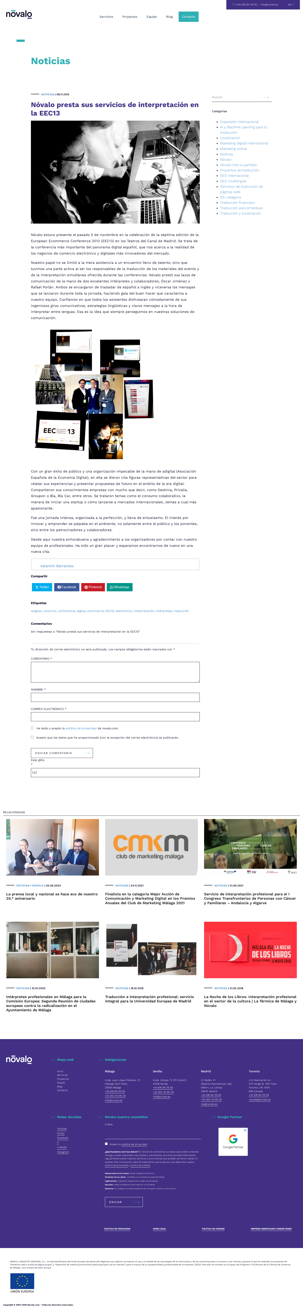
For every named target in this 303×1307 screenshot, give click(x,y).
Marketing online (233, 149)
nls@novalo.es (209, 1104)
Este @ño (37, 762)
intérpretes (164, 611)
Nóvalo (225, 159)
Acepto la (128, 1144)
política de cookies (140, 1165)
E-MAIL (109, 1124)
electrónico (124, 611)
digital (81, 611)
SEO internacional (234, 175)
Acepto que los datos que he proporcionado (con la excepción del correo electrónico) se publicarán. (107, 737)
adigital (36, 611)
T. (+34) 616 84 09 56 (245, 4)
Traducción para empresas (241, 208)
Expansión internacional (239, 122)
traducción (181, 611)
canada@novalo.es (260, 1099)
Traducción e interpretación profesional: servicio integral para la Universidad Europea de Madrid (149, 999)
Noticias (47, 94)
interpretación (144, 611)
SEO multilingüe (233, 181)
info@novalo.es (269, 4)
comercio (49, 611)
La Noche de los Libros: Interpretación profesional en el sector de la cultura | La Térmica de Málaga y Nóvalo (250, 1001)
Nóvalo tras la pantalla (238, 165)
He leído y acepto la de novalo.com (76, 728)
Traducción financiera (237, 202)
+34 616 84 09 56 (115, 1091)
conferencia (66, 611)
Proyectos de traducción (239, 170)
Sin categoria (230, 197)
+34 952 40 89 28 (115, 1095)
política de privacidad (82, 728)
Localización (230, 138)
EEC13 (110, 611)
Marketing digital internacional (244, 143)
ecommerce (95, 611)
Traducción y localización (240, 213)
